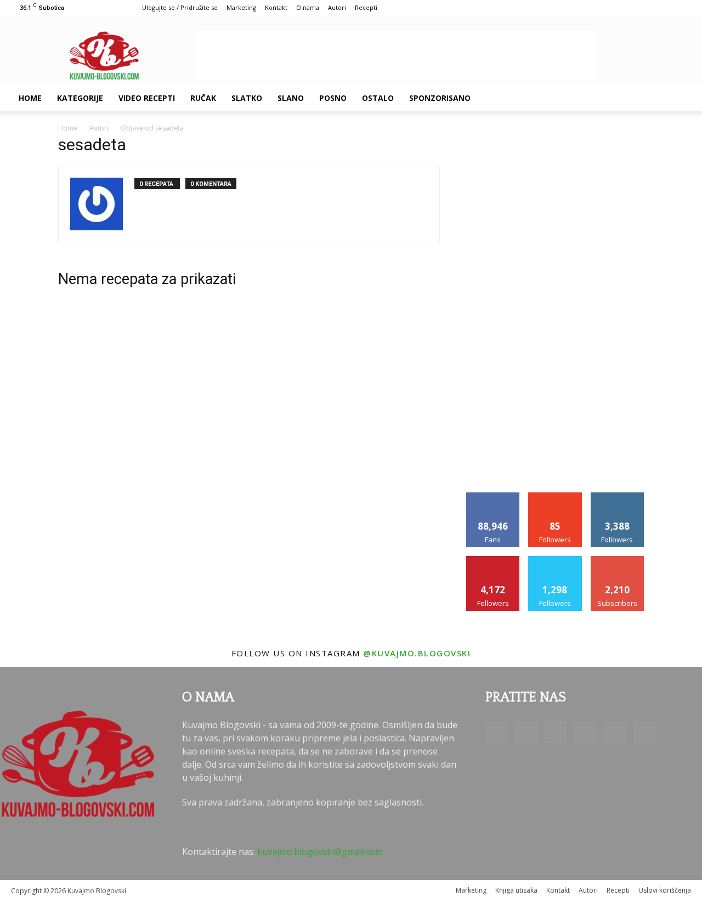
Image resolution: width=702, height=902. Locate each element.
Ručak (203, 98)
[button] (678, 99)
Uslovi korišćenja (664, 890)
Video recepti (146, 98)
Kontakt (276, 7)
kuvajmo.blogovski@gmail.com (320, 852)
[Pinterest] (616, 98)
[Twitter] (635, 98)
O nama (307, 7)
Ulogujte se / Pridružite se (180, 7)
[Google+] (579, 98)
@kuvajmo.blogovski (417, 653)
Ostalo (378, 98)
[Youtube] (654, 98)
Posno (333, 98)
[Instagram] (598, 98)
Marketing (241, 7)
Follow (555, 496)
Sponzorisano (440, 98)
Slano (291, 98)
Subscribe (618, 560)
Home (30, 98)
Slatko (246, 98)
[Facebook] (560, 98)
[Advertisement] (397, 55)
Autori (337, 7)
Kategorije (80, 98)
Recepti (366, 7)
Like (493, 496)
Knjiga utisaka (516, 890)
